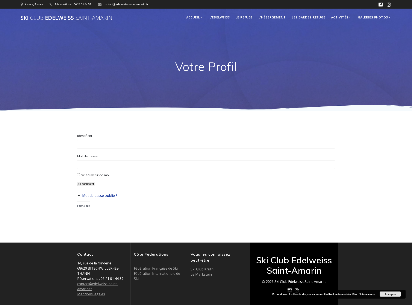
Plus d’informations (363, 294)
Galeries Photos (373, 17)
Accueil (193, 17)
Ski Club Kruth (202, 269)
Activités (339, 17)
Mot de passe (87, 156)
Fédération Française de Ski (156, 268)
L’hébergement (272, 17)
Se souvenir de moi (95, 175)
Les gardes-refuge (308, 17)
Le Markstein (201, 274)
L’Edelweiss (219, 17)
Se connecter (85, 183)
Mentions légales (91, 294)
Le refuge (244, 17)
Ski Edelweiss (66, 18)
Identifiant (84, 136)
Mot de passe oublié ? (99, 195)
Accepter (390, 294)
